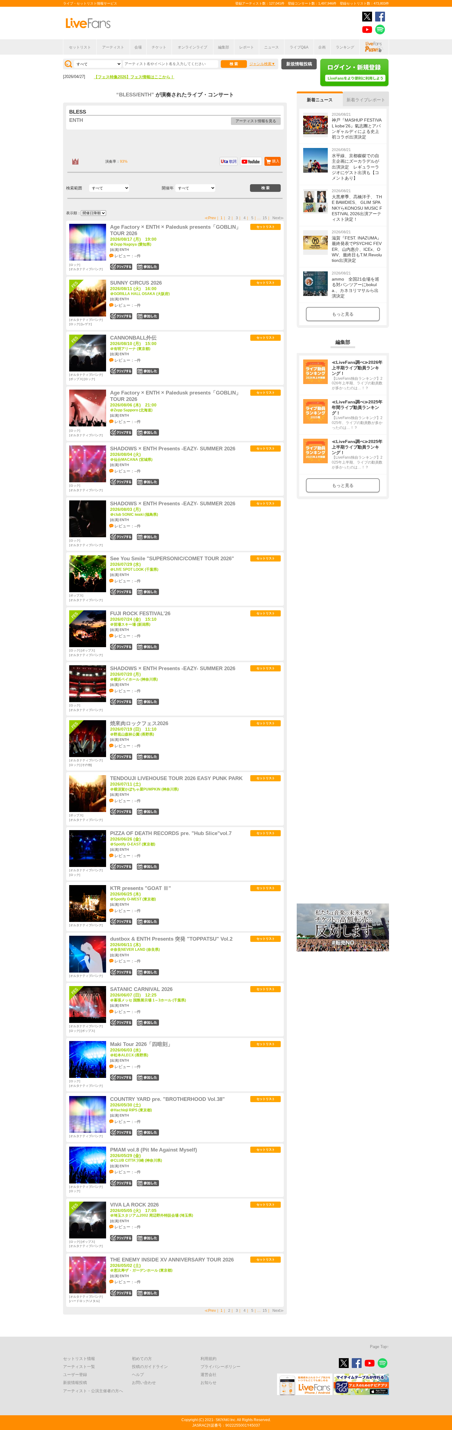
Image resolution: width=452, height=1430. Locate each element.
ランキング (345, 47)
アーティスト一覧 (79, 1366)
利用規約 (208, 1358)
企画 (322, 47)
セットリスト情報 (79, 1358)
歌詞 (232, 161)
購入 (276, 161)
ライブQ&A (299, 47)
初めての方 (142, 1358)
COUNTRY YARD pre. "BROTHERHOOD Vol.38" (167, 1099)
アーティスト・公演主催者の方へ (93, 1391)
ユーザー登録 (75, 1374)
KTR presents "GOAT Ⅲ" (140, 888)
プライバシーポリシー (220, 1366)
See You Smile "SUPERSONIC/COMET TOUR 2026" (172, 559)
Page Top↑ (379, 1346)
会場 (138, 47)
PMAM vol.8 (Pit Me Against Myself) (153, 1150)
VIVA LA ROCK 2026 (134, 1205)
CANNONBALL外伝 (133, 338)
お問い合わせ (144, 1382)
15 (265, 218)
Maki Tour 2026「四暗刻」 (141, 1044)
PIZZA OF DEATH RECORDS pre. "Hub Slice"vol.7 (171, 833)
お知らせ (208, 1382)
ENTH (76, 120)
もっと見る (343, 314)
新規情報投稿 (299, 63)
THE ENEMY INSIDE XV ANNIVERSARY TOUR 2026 (172, 1260)
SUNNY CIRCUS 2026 (136, 283)
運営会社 (208, 1374)
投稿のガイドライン (150, 1366)
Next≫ (278, 218)
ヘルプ (138, 1374)
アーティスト (113, 47)
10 (148, 1023)
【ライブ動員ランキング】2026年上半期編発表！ (138, 77)
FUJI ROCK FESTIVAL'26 (140, 613)
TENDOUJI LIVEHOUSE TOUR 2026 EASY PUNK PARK (176, 778)
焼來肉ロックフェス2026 (139, 723)
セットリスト (80, 47)
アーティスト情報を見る (256, 121)
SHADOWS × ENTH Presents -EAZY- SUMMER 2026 (172, 449)
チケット (159, 47)
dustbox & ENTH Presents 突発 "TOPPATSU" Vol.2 (171, 939)
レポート (246, 47)
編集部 (223, 47)
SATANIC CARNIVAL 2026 (141, 989)
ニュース (271, 47)
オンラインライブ (192, 47)
